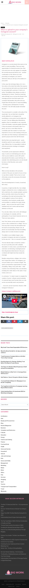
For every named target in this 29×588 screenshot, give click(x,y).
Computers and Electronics (8, 430)
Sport (2, 481)
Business (3, 428)
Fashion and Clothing (6, 439)
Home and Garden (5, 449)
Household (4, 451)
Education (3, 435)
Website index (11, 586)
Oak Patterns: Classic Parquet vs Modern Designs (14, 377)
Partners (24, 584)
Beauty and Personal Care (7, 420)
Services (3, 477)
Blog (2, 423)
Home (3, 584)
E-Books (2, 27)
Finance (3, 442)
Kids (2, 458)
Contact (18, 586)
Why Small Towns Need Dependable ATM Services (14, 347)
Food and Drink (5, 444)
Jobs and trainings (6, 456)
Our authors (18, 584)
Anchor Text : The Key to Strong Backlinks (11, 548)
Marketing (3, 465)
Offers (2, 472)
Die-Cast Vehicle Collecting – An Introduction (12, 552)
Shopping (3, 479)
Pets (2, 474)
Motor (2, 470)
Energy (3, 437)
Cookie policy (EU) (10, 584)
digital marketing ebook (8, 61)
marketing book (16, 291)
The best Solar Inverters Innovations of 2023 (12, 525)
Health (2, 446)
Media (2, 467)
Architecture (4, 416)
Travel (2, 489)
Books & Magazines (6, 425)
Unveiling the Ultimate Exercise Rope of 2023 (12, 527)
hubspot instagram (7, 291)
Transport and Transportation (8, 486)
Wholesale (3, 491)
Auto (2, 418)
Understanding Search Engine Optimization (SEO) (13, 517)
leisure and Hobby (5, 460)
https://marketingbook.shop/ (10, 312)
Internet (3, 453)
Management (4, 463)
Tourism (3, 484)
